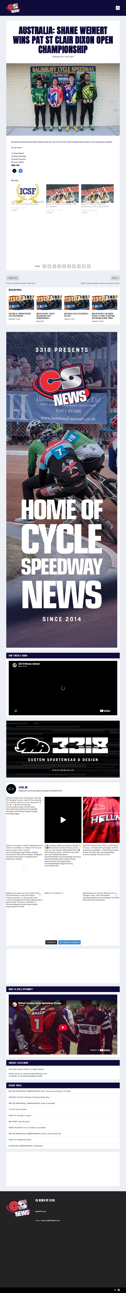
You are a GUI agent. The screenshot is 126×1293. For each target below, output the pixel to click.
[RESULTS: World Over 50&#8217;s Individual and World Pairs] (97, 193)
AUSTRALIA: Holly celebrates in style (76, 314)
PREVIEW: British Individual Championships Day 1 (30, 1097)
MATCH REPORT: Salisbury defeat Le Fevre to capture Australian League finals (103, 315)
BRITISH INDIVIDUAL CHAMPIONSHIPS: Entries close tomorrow (35, 1133)
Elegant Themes (18, 1290)
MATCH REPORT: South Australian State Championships (46, 315)
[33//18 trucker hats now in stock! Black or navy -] (101, 867)
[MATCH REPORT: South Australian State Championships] (49, 302)
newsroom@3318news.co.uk (35, 1073)
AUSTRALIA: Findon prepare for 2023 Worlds (20, 314)
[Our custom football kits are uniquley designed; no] (63, 820)
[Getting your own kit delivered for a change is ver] (101, 915)
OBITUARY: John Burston (19, 1121)
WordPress (35, 1290)
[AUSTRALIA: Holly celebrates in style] (76, 302)
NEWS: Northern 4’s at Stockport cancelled (27, 1127)
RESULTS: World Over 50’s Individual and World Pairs (95, 205)
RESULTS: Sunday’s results (20, 1115)
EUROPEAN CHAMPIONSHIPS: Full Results (26, 1146)
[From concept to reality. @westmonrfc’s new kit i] (24, 867)
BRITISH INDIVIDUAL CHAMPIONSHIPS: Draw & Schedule (32, 1103)
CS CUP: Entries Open (18, 1109)
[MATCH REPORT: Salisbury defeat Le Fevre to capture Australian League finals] (104, 302)
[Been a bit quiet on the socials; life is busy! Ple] (24, 915)
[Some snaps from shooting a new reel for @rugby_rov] (24, 820)
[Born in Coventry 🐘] (63, 915)
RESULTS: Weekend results (20, 1139)
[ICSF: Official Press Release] (27, 193)
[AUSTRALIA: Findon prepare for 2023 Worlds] (21, 302)
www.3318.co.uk (40, 1211)
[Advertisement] (63, 234)
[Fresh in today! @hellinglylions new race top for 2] (101, 820)
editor (62, 57)
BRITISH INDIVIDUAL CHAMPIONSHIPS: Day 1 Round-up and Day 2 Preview (40, 1091)
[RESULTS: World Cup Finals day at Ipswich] (62, 193)
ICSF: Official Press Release (24, 204)
